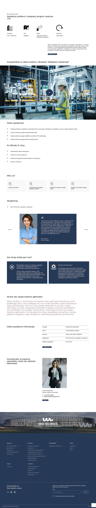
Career (9, 463)
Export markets (10, 448)
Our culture (9, 466)
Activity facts (9, 450)
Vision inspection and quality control (35, 450)
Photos (71, 448)
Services (30, 443)
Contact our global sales (33, 466)
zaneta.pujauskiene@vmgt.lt (52, 396)
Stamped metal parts (32, 458)
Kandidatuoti (52, 54)
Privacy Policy (91, 506)
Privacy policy (10, 454)
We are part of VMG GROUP (12, 452)
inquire (45, 400)
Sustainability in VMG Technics (55, 446)
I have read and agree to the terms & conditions (64, 496)
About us (9, 443)
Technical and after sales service (34, 454)
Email (54, 489)
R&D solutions (30, 448)
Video (71, 450)
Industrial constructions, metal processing (36, 456)
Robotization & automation (33, 446)
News (71, 443)
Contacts (30, 463)
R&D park (30, 470)
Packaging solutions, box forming (34, 452)
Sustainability (52, 443)
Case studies (72, 446)
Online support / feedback (33, 472)
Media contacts (31, 474)
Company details (31, 468)
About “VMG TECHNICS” (12, 446)
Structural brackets (32, 460)
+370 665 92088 (48, 395)
